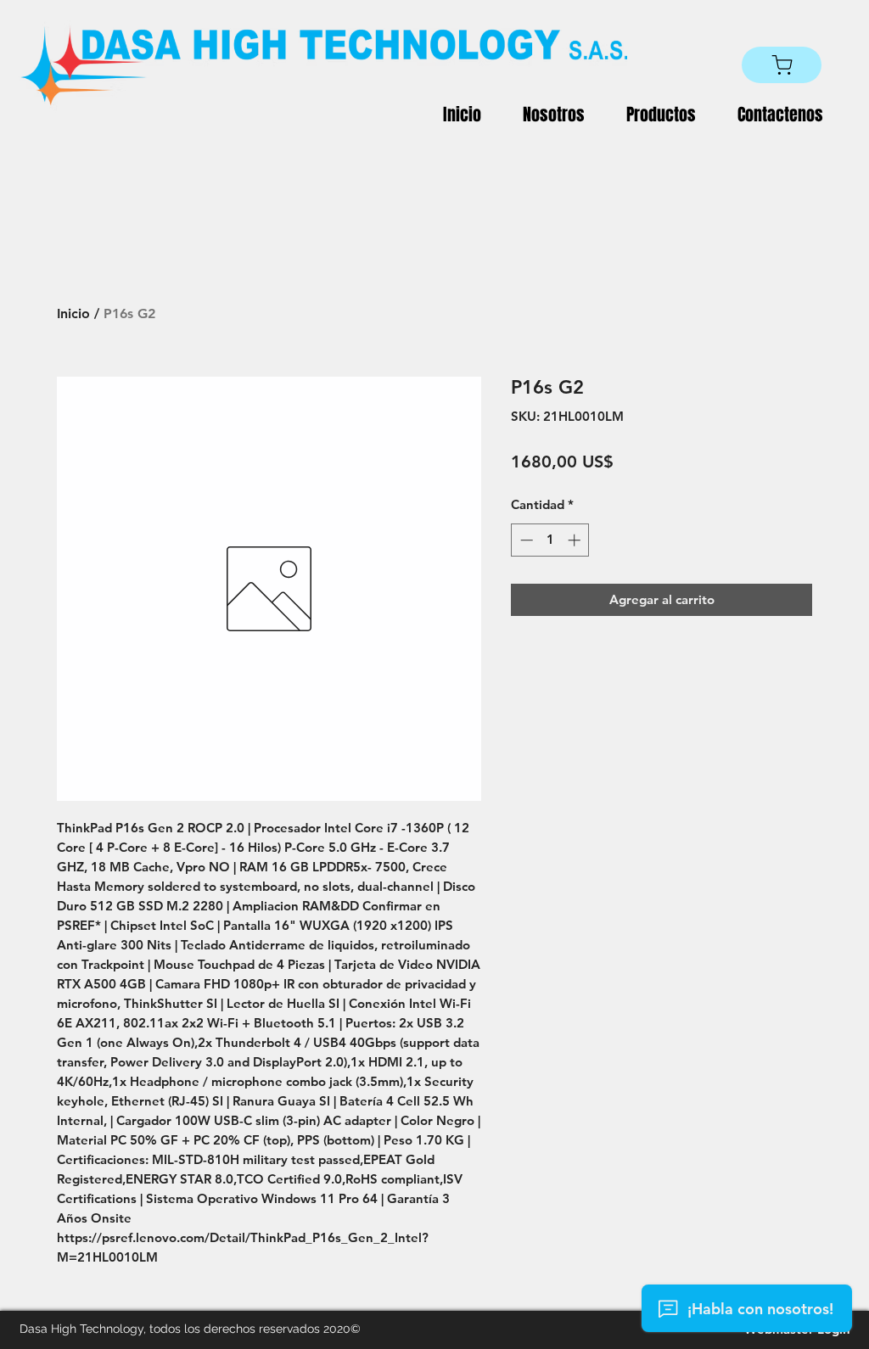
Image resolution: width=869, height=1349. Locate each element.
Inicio (73, 313)
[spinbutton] (550, 540)
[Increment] (575, 540)
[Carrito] (781, 65)
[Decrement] (524, 540)
